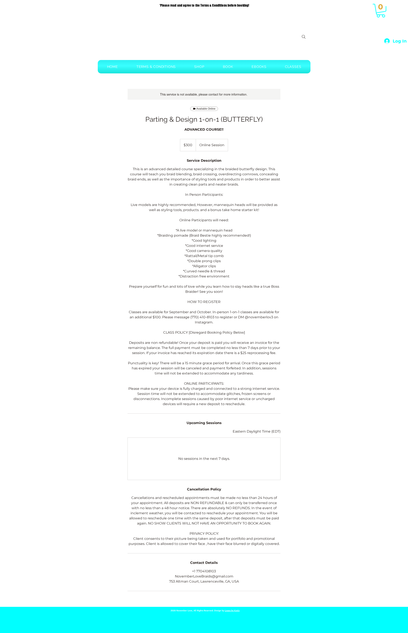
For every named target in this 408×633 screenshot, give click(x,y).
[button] (381, 10)
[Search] (303, 36)
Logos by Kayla (232, 610)
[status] (256, 431)
